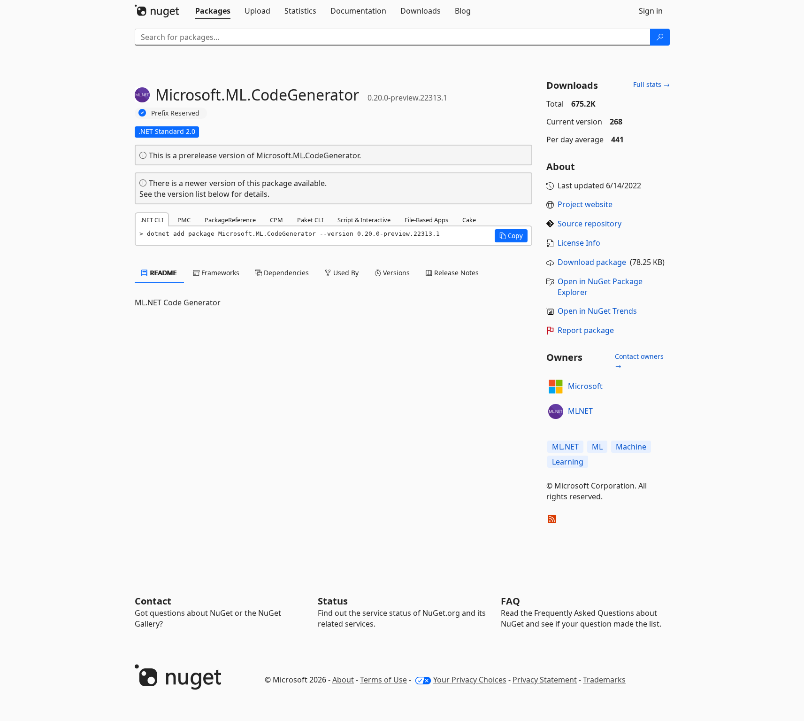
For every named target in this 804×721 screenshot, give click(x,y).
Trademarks (604, 679)
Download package (592, 262)
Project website (585, 204)
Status (333, 601)
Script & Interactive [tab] (364, 220)
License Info (579, 243)
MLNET (580, 411)
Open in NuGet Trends (597, 311)
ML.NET (565, 447)
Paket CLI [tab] (310, 220)
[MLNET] (555, 411)
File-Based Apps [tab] (426, 220)
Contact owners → (639, 361)
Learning (567, 462)
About (343, 679)
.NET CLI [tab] (151, 220)
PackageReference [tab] (230, 220)
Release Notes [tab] (455, 272)
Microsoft (585, 386)
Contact (153, 601)
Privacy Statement (545, 679)
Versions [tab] (395, 272)
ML (597, 447)
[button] (511, 235)
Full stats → (651, 84)
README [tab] (162, 272)
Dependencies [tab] (285, 272)
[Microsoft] (555, 386)
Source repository (589, 223)
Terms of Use (383, 679)
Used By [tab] (345, 272)
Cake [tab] (469, 220)
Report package (586, 330)
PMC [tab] (184, 220)
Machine (631, 447)
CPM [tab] (276, 220)
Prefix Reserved (175, 113)
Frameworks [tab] (219, 272)
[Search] (660, 37)
